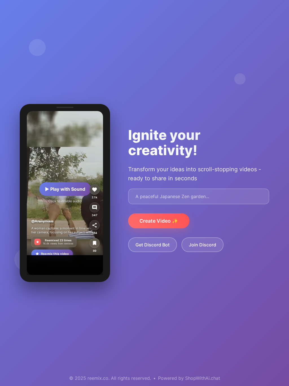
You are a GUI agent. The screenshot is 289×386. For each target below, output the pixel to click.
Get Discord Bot (152, 245)
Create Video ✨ (158, 221)
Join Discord (202, 245)
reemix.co (97, 378)
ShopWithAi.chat (202, 378)
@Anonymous (42, 221)
